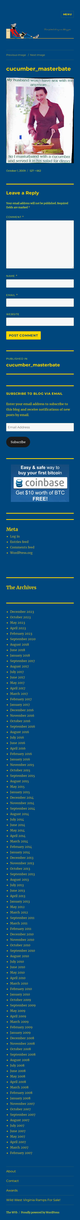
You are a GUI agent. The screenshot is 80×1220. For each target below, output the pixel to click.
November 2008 (22, 1043)
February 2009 (21, 1027)
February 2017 (21, 699)
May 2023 (17, 623)
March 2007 (19, 1147)
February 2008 (21, 1093)
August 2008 (20, 1060)
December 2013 (21, 858)
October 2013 (20, 869)
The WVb (11, 1212)
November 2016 (22, 715)
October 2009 (20, 1000)
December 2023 (22, 612)
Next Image (37, 54)
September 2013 (22, 874)
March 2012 (19, 912)
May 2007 (17, 1136)
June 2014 (17, 825)
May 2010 (17, 972)
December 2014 (22, 797)
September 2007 (22, 1115)
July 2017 (17, 672)
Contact (12, 1181)
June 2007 (17, 1131)
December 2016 (22, 710)
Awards (12, 1190)
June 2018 (17, 650)
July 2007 (17, 1125)
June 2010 (17, 967)
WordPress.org (21, 553)
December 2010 (22, 934)
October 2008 (20, 1049)
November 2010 (22, 940)
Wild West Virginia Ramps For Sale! (33, 1200)
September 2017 (22, 661)
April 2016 (18, 748)
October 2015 (20, 770)
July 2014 (17, 819)
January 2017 (20, 705)
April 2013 (17, 896)
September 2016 (22, 726)
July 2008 (17, 1065)
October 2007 (20, 1109)
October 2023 (20, 617)
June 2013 (17, 890)
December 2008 (22, 1038)
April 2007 (18, 1142)
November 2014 (22, 803)
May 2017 (17, 683)
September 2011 (22, 918)
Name (11, 276)
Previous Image (16, 54)
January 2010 (20, 994)
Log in (15, 536)
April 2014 (17, 836)
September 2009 (23, 1005)
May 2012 (17, 907)
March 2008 (19, 1087)
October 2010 (20, 945)
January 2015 (20, 792)
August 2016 (19, 732)
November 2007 (22, 1104)
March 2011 (18, 923)
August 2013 (19, 879)
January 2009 (20, 1033)
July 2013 (17, 885)
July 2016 (17, 737)
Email (12, 295)
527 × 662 (35, 170)
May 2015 (17, 787)
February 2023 (21, 633)
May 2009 (17, 1011)
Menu (67, 14)
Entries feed (19, 542)
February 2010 (21, 989)
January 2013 (20, 901)
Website (12, 314)
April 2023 (18, 628)
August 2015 (19, 781)
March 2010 (19, 983)
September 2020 (23, 639)
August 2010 (19, 956)
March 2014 (19, 841)
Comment (15, 217)
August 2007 (19, 1120)
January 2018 (20, 655)
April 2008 (18, 1082)
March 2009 (19, 1022)
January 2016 (20, 759)
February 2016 (21, 754)
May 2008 (17, 1076)
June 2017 (17, 677)
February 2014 (21, 847)
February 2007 (21, 1153)
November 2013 (22, 863)
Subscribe (18, 442)
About (11, 1171)
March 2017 (19, 694)
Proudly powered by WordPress (40, 1212)
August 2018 (19, 644)
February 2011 (20, 929)
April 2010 (17, 978)
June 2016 (17, 743)
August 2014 (19, 814)
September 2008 (23, 1054)
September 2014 (22, 808)
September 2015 (22, 776)
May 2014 (17, 830)
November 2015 (22, 765)
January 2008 (20, 1098)
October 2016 (20, 721)
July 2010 (17, 961)
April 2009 (18, 1016)
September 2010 (22, 951)
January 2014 (20, 852)
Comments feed (22, 547)
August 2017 (19, 666)
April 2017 (17, 688)
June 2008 (18, 1071)
